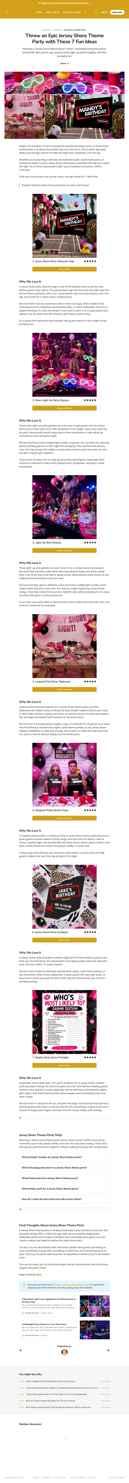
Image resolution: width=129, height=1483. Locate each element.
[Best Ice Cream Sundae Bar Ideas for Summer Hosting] (64, 1401)
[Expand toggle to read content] (105, 1157)
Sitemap (92, 1477)
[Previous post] (20, 1350)
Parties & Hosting (71, 12)
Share (63, 63)
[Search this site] (96, 12)
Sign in (104, 12)
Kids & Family (52, 12)
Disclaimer (47, 1477)
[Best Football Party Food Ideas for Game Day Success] (64, 1381)
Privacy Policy (60, 1477)
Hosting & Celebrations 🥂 (75, 30)
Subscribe (117, 12)
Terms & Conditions (78, 1477)
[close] (126, 3)
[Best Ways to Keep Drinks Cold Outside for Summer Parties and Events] (64, 1407)
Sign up (36, 1477)
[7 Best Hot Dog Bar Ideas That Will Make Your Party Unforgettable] (64, 1394)
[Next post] (108, 1350)
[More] (85, 12)
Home (40, 12)
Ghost (122, 1477)
